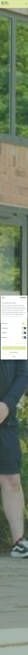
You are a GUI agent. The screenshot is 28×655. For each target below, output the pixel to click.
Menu (23, 4)
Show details (20, 343)
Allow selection (14, 352)
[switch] (24, 328)
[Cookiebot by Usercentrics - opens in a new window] (20, 298)
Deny (14, 356)
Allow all (14, 348)
